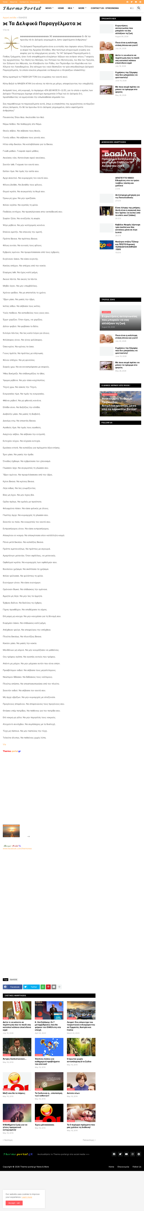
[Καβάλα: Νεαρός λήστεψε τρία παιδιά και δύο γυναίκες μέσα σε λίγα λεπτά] (106, 228)
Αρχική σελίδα (9, 18)
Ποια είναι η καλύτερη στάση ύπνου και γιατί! (126, 43)
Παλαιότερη (88, 1140)
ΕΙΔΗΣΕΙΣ (23, 18)
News (48, 8)
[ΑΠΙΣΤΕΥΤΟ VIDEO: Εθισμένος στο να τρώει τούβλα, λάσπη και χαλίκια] (106, 181)
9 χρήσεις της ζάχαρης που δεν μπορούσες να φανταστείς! (126, 75)
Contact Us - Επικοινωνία (30, 2)
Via (4, 744)
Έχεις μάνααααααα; (44, 1124)
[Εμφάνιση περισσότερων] (59, 987)
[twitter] (131, 2)
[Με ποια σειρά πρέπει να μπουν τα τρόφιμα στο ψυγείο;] (106, 90)
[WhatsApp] (42, 987)
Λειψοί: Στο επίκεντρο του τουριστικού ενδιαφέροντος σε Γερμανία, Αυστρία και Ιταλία (81, 1026)
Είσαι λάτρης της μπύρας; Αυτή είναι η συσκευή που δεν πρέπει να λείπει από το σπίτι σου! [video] (127, 211)
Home (5, 2)
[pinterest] (140, 2)
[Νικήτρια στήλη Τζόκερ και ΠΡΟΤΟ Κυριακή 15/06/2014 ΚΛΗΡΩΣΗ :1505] (106, 245)
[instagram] (132, 1154)
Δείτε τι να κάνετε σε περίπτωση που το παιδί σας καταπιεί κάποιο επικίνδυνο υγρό (17, 1026)
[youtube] (136, 2)
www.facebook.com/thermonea (17, 848)
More (81, 8)
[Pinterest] (48, 987)
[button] (132, 8)
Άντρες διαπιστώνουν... (14, 1059)
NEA (70, 8)
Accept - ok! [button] (14, 1203)
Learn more (27, 1197)
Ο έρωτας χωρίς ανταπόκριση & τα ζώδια (79, 1060)
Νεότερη (8, 1140)
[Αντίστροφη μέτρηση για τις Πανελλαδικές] (106, 198)
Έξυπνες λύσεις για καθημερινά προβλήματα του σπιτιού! (47, 1061)
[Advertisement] (51, 795)
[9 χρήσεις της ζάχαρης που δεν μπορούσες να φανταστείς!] (106, 75)
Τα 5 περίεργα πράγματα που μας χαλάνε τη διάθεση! (81, 1125)
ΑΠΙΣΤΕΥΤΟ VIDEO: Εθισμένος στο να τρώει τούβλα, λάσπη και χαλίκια (127, 182)
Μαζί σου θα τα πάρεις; (14, 1093)
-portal (12, 751)
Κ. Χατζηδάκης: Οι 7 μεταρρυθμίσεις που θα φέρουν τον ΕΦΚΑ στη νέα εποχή (48, 1026)
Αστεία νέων (73, 1093)
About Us (13, 2)
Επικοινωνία (123, 1166)
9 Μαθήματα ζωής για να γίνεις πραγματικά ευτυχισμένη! (15, 1127)
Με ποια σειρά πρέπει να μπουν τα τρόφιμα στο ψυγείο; (127, 89)
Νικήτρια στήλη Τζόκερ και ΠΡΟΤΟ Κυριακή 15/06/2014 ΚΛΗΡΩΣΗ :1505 (126, 245)
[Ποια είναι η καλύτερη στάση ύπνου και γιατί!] (106, 45)
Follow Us (137, 1166)
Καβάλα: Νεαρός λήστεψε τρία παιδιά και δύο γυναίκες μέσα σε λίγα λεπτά (127, 228)
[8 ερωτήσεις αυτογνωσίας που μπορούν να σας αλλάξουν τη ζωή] (106, 28)
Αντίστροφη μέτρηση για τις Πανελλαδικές (127, 196)
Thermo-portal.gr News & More (34, 1166)
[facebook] (127, 2)
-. (12, 845)
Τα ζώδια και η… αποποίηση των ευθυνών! (48, 1094)
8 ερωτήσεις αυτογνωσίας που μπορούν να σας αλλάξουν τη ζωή (124, 29)
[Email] (53, 987)
